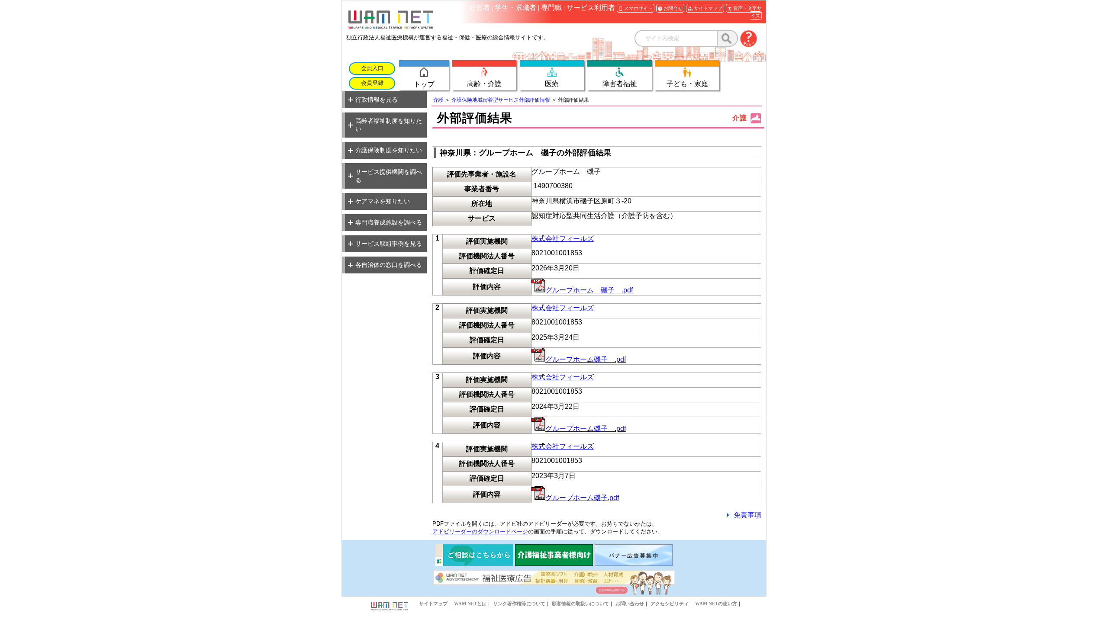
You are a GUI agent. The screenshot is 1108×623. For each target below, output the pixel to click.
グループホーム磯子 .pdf (585, 359)
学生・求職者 (515, 7)
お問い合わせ (629, 603)
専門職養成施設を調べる (388, 222)
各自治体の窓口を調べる (388, 264)
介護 (438, 100)
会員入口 (372, 68)
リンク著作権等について (519, 603)
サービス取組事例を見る (388, 243)
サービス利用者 (591, 7)
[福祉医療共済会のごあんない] (474, 563)
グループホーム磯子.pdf (582, 497)
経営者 (479, 7)
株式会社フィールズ (562, 238)
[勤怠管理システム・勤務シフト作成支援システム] (554, 563)
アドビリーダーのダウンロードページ (480, 531)
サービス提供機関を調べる (388, 175)
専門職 (551, 7)
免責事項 (747, 515)
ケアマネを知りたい (382, 201)
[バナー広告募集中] (634, 563)
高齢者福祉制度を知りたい (388, 124)
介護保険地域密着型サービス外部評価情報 (500, 100)
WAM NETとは (470, 603)
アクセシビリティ (670, 603)
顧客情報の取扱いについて (580, 603)
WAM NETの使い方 (716, 603)
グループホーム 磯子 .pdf (589, 290)
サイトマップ (433, 603)
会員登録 (372, 83)
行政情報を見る (376, 99)
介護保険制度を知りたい (388, 150)
